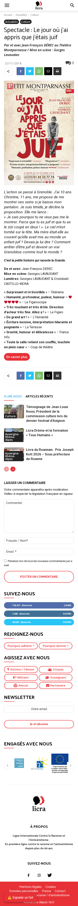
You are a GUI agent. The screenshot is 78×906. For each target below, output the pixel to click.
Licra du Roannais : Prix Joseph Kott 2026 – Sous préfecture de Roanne (50, 454)
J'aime (67, 605)
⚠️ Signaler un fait (20, 897)
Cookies (50, 887)
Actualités (21, 15)
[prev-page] (6, 469)
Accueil (8, 15)
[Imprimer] (57, 71)
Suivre (67, 613)
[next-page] (12, 469)
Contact (60, 891)
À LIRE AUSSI (13, 396)
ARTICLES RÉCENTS (39, 396)
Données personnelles (23, 891)
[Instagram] (39, 876)
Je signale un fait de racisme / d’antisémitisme (39, 895)
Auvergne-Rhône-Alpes (12, 437)
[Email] (48, 71)
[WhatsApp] (39, 71)
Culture (35, 15)
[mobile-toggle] (6, 5)
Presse (46, 891)
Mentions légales (30, 887)
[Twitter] (30, 71)
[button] (72, 5)
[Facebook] (21, 71)
